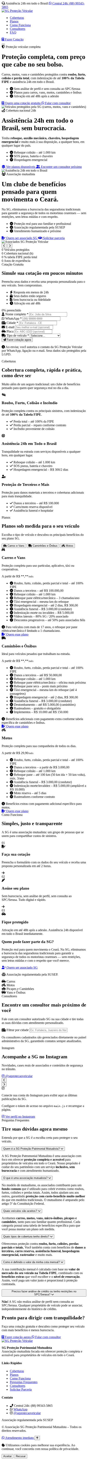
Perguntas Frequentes (23, 1382)
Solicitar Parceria (21, 1389)
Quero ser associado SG (21, 238)
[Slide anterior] (4, 246)
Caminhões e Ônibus (45, 545)
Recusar (21, 1456)
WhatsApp (20, 1409)
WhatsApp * (14, 318)
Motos (69, 545)
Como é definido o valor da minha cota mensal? (32, 1262)
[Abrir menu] (3, 44)
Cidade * (12, 323)
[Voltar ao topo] (37, 1438)
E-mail (10, 327)
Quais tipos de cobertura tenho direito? (26, 1236)
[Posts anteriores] (4, 1080)
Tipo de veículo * (18, 335)
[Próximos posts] (4, 1084)
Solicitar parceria (53, 238)
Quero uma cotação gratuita (22, 103)
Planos (14, 21)
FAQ (13, 32)
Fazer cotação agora (18, 1337)
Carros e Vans (15, 545)
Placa (10, 331)
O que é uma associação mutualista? (25, 1178)
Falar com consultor (57, 103)
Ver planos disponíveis (20, 167)
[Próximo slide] (9, 246)
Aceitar (7, 1456)
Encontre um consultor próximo (61, 167)
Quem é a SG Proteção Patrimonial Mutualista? (32, 1148)
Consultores (17, 29)
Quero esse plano (16, 634)
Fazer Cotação (14, 39)
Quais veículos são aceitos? (20, 1210)
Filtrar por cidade (17, 1030)
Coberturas (17, 17)
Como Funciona (20, 25)
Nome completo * (17, 314)
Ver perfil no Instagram (20, 1116)
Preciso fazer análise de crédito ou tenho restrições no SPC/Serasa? (44, 1293)
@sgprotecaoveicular (19, 1076)
